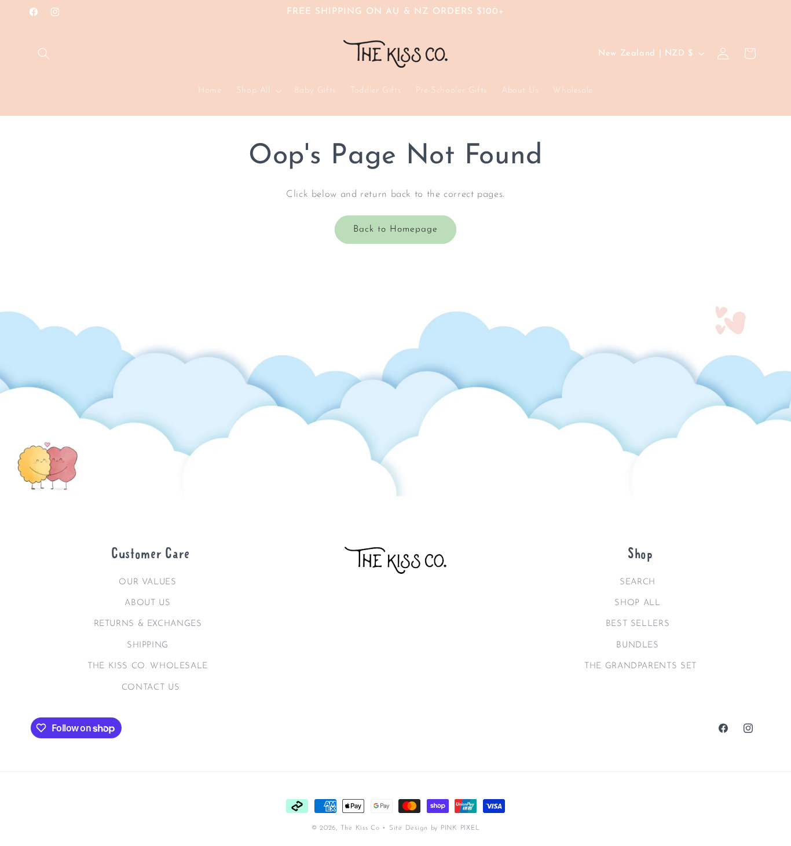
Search (637, 581)
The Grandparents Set (640, 665)
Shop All (637, 602)
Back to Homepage (395, 229)
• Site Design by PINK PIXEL (430, 828)
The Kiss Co (360, 828)
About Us (147, 602)
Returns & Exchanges (148, 624)
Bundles (637, 644)
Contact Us (151, 687)
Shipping (148, 644)
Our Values (147, 581)
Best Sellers (638, 624)
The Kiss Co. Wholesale (147, 665)
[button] (44, 53)
